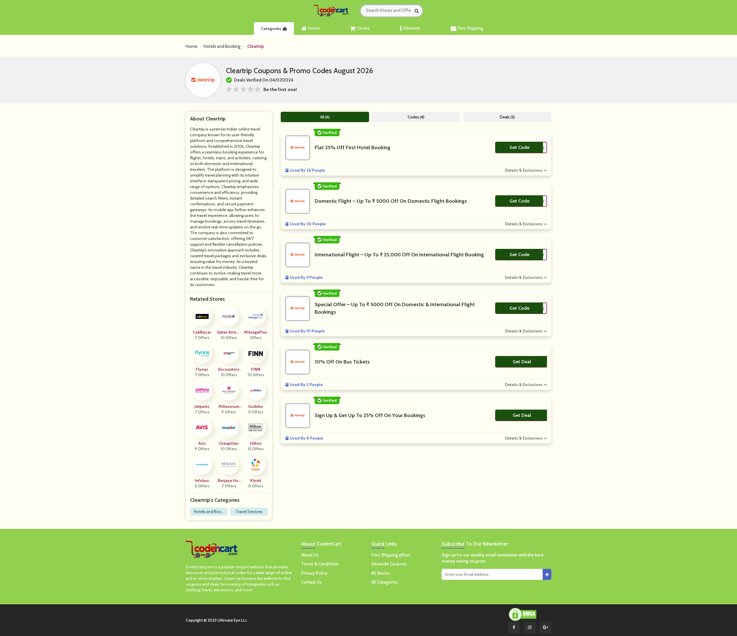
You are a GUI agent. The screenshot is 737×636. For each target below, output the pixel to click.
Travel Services (249, 511)
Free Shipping (470, 28)
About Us (310, 555)
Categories (271, 28)
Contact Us (311, 582)
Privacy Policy (314, 573)
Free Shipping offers (390, 555)
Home (314, 28)
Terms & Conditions (320, 564)
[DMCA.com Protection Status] (522, 614)
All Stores (380, 573)
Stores (363, 28)
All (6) (325, 117)
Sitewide (411, 28)
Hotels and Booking (222, 46)
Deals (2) (507, 117)
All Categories (384, 582)
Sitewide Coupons (389, 564)
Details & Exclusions (524, 170)
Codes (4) (416, 117)
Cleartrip (255, 46)
